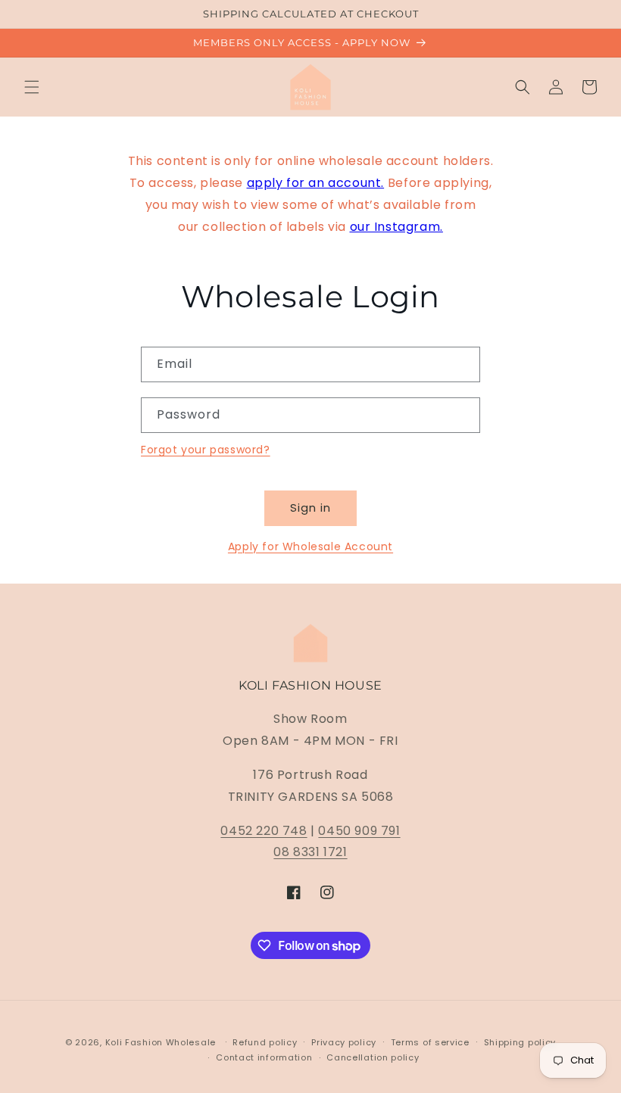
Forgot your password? (205, 449)
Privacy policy (343, 1042)
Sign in (310, 507)
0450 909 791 (359, 830)
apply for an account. (316, 183)
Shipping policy (520, 1042)
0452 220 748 (263, 830)
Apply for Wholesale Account (310, 546)
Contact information (264, 1057)
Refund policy (264, 1042)
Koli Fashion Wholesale (160, 1042)
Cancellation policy (372, 1057)
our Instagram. (396, 226)
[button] (31, 87)
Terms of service (430, 1042)
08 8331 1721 (310, 852)
